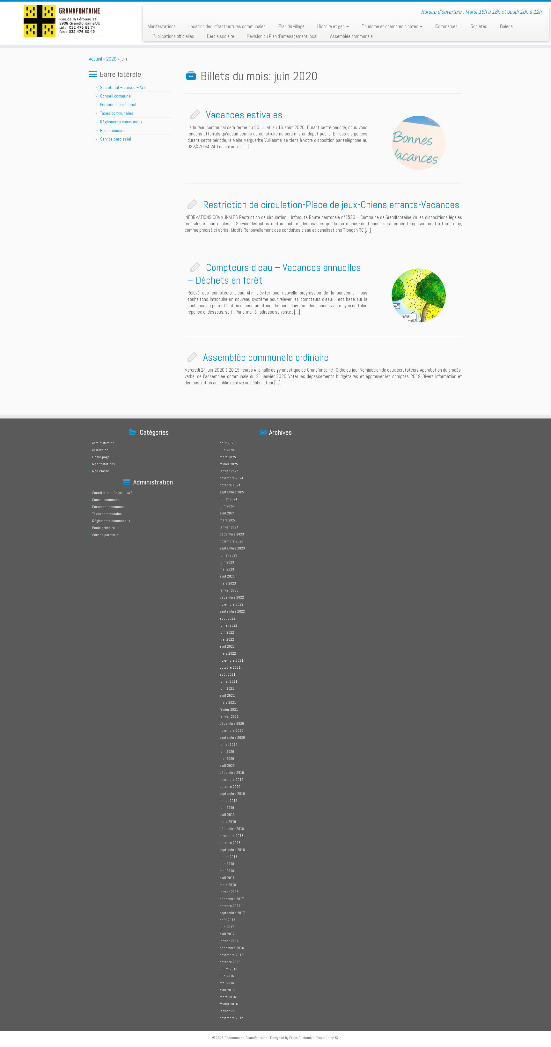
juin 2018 (227, 864)
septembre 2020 (232, 737)
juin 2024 (227, 506)
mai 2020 (227, 758)
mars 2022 (228, 653)
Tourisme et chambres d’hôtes (390, 26)
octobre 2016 (230, 962)
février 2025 (229, 464)
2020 (111, 59)
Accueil (95, 59)
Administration (103, 443)
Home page (100, 457)
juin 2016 (227, 976)
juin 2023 (227, 562)
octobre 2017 (230, 906)
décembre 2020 (232, 723)
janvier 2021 (229, 716)
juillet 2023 (228, 555)
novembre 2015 (231, 1018)
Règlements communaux (121, 122)
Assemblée (100, 450)
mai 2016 (227, 983)
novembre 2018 (231, 835)
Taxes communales (116, 113)
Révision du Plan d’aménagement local (282, 36)
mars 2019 (228, 821)
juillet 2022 (228, 625)
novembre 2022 (231, 604)
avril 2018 (227, 878)
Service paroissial (115, 139)
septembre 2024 (232, 492)
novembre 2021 (231, 660)
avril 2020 (227, 765)
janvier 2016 (229, 1011)
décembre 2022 (232, 597)
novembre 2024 (231, 478)
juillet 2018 (228, 856)
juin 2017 (227, 927)
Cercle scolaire (220, 36)
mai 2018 (227, 871)
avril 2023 (227, 576)
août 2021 (227, 674)
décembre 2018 (232, 828)
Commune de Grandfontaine (246, 1038)
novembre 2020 (231, 730)
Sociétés (478, 26)
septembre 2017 (232, 913)
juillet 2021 (228, 681)
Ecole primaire (112, 130)
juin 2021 (227, 688)
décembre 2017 (232, 899)
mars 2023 (228, 583)
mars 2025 (228, 457)
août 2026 (227, 443)
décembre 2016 (232, 948)
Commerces (446, 26)
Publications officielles (173, 36)
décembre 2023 (232, 534)
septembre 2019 (232, 793)
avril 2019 (227, 814)
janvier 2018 (229, 892)
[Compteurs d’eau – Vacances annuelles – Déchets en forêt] (418, 295)
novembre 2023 (231, 541)
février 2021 (229, 709)
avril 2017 (227, 934)
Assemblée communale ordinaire (266, 357)
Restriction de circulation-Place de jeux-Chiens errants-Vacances (331, 204)
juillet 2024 (228, 499)
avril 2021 (227, 695)
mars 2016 (228, 997)
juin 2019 (227, 807)
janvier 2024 (229, 527)
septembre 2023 (232, 548)
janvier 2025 (229, 471)
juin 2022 (227, 632)
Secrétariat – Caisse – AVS (123, 87)
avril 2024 (227, 513)
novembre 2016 (231, 955)
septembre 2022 (232, 611)
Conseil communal (116, 96)
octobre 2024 (230, 485)
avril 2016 (227, 990)
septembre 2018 (232, 849)
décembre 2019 (232, 772)
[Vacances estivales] (418, 143)
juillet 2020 (228, 744)
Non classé (100, 471)
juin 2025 (227, 450)
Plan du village (291, 26)
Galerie (506, 26)
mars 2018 (228, 885)
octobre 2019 (230, 786)
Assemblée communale (351, 36)
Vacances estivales (244, 114)
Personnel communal (118, 104)
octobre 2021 (230, 667)
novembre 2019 (231, 779)
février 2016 (229, 1004)
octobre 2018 (230, 842)
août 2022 (227, 618)
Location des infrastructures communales (227, 26)
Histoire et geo (331, 26)
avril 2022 (227, 646)
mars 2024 (228, 520)
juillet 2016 (228, 969)
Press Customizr (301, 1038)
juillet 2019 (228, 800)
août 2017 (227, 920)
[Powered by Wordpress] (336, 1037)
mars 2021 (228, 702)
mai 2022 (227, 639)
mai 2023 (227, 569)
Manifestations (162, 26)
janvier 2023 (229, 590)
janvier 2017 (229, 941)
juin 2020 (227, 751)
